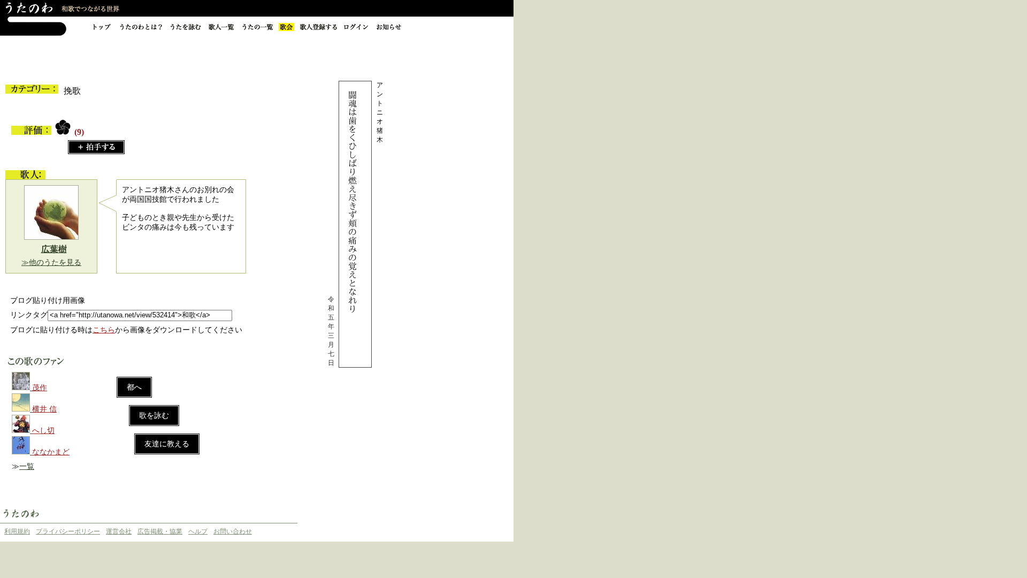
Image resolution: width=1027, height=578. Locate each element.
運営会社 (119, 531)
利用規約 (17, 531)
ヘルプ (198, 531)
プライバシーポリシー (68, 531)
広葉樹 (54, 249)
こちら (104, 330)
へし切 (43, 431)
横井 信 (44, 409)
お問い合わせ (232, 531)
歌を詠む (154, 416)
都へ (134, 387)
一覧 (26, 466)
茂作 (39, 388)
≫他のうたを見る (51, 262)
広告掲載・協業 (159, 531)
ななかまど (51, 452)
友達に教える (166, 444)
